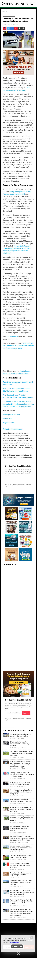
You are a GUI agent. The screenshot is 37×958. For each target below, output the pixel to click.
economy (6, 440)
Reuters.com (7, 419)
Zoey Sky (15, 24)
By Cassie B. (21, 869)
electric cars (29, 440)
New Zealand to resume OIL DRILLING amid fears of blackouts (21, 800)
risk (23, 448)
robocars (28, 448)
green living (14, 445)
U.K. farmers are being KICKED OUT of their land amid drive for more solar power (21, 753)
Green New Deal (26, 445)
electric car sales (16, 440)
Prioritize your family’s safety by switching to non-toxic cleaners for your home (21, 809)
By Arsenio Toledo (22, 906)
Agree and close (17, 946)
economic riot (15, 438)
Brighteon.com (8, 423)
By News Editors (21, 832)
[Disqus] (18, 592)
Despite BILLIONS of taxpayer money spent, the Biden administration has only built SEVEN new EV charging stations (18, 404)
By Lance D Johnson (22, 769)
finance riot (23, 443)
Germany (6, 445)
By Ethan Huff (20, 896)
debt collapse (15, 436)
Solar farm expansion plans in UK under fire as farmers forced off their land (21, 882)
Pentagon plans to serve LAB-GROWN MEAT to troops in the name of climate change (22, 774)
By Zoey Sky (21, 738)
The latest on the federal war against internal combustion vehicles (19, 828)
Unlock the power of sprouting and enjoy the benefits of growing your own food (21, 819)
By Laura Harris (21, 747)
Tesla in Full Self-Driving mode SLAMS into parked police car (20, 783)
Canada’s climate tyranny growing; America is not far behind (21, 856)
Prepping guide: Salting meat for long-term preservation (21, 874)
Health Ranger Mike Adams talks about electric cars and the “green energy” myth (18, 345)
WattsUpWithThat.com (11, 414)
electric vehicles (9, 443)
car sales (24, 433)
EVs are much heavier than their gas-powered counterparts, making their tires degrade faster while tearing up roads (21, 912)
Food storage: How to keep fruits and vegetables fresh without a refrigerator (21, 792)
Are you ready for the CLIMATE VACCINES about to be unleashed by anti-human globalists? (22, 892)
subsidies (6, 450)
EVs (17, 443)
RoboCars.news (12, 337)
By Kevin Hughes (22, 851)
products (17, 448)
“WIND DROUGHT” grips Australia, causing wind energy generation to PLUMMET (21, 902)
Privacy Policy (14, 942)
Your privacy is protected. (11, 484)
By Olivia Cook (21, 778)
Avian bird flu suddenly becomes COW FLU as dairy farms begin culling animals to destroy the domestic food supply (21, 764)
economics (25, 438)
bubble (17, 433)
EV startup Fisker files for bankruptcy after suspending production (19, 744)
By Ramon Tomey (21, 803)
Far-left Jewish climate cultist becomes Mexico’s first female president (20, 865)
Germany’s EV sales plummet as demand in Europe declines (20, 735)
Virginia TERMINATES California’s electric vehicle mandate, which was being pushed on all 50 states (22, 838)
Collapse (6, 436)
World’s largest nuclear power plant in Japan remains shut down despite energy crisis (21, 848)
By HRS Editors (21, 813)
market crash (8, 448)
